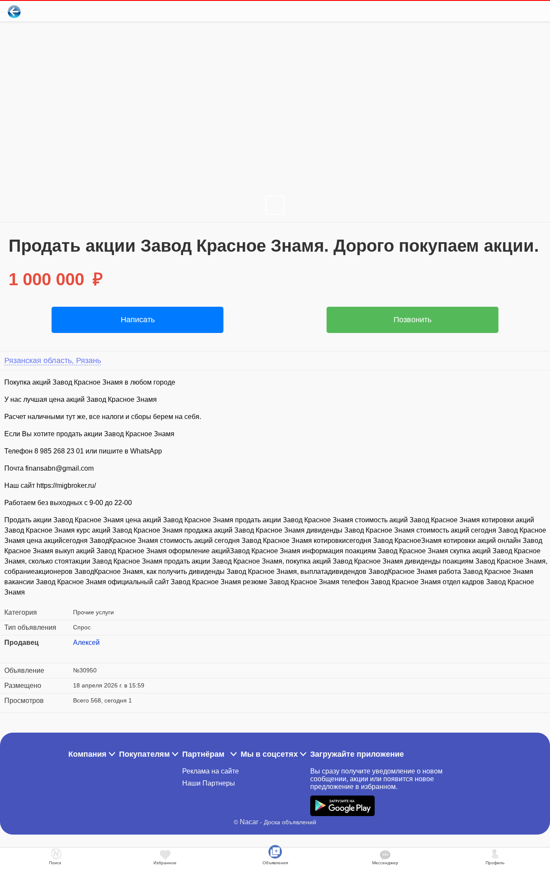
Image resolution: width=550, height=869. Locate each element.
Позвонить (412, 319)
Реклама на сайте (210, 771)
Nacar (249, 822)
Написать (138, 319)
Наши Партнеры (208, 783)
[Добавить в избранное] (508, 11)
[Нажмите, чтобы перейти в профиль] (79, 653)
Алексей (86, 642)
